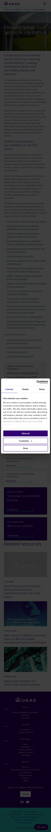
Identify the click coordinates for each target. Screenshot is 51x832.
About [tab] (42, 389)
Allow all (25, 433)
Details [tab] (25, 389)
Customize (24, 441)
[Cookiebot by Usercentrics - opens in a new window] (36, 382)
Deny (25, 448)
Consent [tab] (9, 389)
